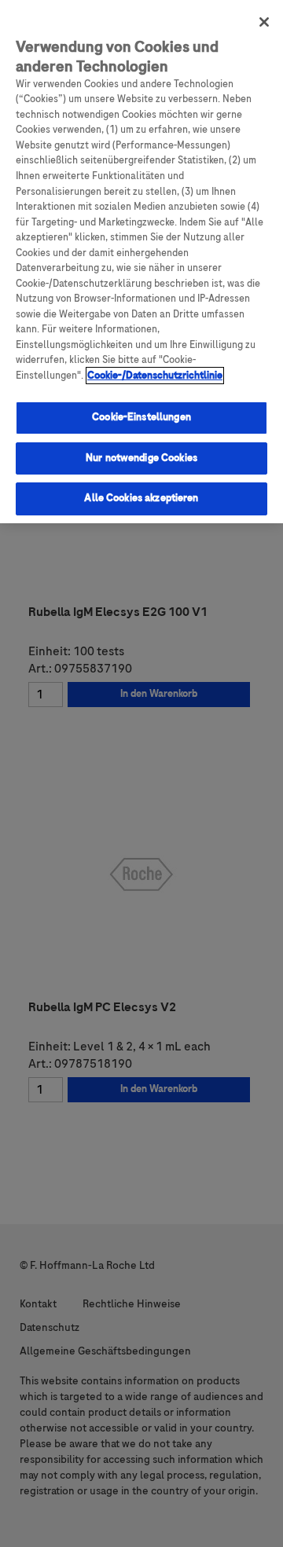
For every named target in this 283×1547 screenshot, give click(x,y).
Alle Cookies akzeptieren (141, 498)
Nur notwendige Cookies (141, 458)
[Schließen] (264, 22)
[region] (141, 261)
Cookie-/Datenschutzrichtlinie (154, 375)
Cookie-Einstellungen (141, 417)
